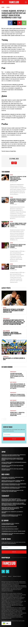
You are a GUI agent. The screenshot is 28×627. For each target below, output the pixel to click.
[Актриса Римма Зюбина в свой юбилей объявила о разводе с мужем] (5, 224)
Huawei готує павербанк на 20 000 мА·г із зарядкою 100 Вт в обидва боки (12, 516)
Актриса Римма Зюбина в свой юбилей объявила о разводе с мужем (18, 224)
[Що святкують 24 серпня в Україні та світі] (14, 347)
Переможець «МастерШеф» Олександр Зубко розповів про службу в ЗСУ (12, 333)
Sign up (14, 438)
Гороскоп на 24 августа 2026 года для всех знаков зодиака (18, 246)
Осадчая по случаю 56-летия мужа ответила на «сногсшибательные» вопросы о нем (18, 178)
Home (3, 7)
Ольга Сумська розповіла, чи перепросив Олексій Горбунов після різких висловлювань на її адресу (17, 386)
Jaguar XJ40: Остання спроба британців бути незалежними (17, 395)
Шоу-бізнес (6, 330)
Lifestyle (5, 356)
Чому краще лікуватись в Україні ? (10, 529)
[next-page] (5, 419)
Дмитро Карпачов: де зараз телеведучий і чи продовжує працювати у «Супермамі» (13, 481)
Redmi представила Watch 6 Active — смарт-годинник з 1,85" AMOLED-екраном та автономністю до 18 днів (12, 508)
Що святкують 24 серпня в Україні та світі (14, 359)
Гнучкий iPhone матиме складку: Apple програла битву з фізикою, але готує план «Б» (17, 376)
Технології (6, 318)
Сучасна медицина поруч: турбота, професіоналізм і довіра (10, 524)
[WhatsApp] (24, 23)
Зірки (8, 7)
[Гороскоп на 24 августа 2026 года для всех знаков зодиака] (5, 245)
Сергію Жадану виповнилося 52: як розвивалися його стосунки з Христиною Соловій (14, 484)
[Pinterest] (19, 23)
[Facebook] (10, 23)
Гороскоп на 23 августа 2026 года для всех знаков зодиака (18, 267)
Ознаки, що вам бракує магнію (9, 526)
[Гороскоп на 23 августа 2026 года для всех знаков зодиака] (5, 267)
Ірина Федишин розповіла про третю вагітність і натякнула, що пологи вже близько (14, 488)
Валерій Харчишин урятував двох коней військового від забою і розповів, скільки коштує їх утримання (17, 404)
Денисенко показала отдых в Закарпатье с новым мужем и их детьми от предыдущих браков (18, 201)
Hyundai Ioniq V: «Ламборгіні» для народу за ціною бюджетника (17, 414)
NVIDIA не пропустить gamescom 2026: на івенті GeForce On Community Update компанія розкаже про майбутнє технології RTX (14, 504)
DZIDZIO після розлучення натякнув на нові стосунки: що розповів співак (12, 491)
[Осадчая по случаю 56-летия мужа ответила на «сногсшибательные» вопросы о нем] (5, 177)
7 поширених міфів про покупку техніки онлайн (13, 531)
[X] (14, 23)
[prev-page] (3, 419)
